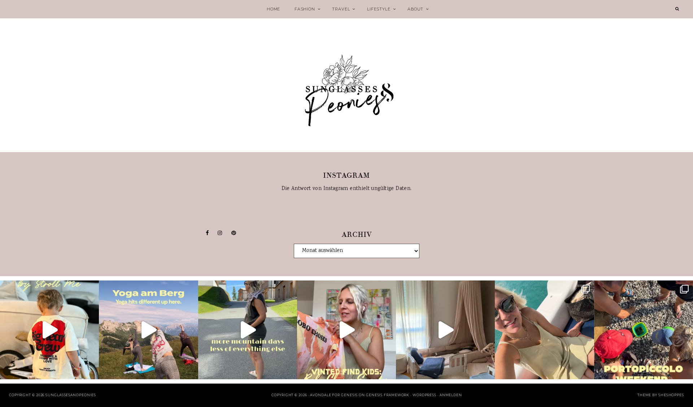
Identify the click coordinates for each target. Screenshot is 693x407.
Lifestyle (378, 9)
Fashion (305, 9)
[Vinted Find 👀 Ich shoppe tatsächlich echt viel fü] (346, 329)
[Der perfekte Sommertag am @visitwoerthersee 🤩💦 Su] (544, 329)
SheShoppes (671, 395)
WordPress (424, 395)
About (415, 9)
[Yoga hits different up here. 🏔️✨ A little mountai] (148, 329)
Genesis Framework (387, 395)
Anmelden (451, 395)
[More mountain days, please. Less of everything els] (247, 329)
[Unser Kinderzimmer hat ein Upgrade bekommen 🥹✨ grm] (445, 329)
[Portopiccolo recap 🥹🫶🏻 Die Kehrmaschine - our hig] (643, 329)
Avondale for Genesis (334, 395)
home (273, 9)
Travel (341, 9)
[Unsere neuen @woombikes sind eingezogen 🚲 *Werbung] (49, 329)
